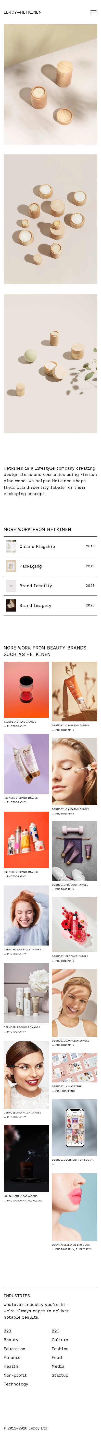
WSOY (55, 1245)
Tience (8, 721)
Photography (16, 726)
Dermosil (58, 725)
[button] (92, 12)
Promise (9, 798)
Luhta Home (12, 1196)
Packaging (35, 1200)
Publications (65, 1091)
